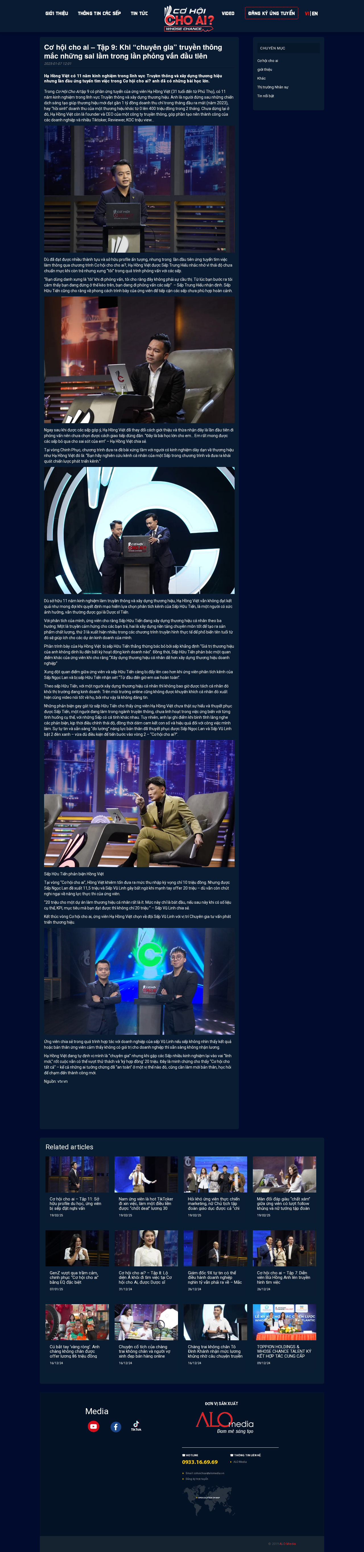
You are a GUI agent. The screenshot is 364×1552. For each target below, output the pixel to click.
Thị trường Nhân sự (272, 87)
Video (228, 12)
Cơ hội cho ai (267, 61)
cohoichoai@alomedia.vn (209, 1473)
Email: (189, 1473)
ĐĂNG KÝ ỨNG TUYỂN (271, 12)
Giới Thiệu (57, 12)
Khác (261, 78)
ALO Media (240, 1462)
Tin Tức (139, 12)
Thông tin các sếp (99, 12)
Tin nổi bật (265, 96)
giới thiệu (264, 69)
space (182, 12)
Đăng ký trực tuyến (197, 1479)
